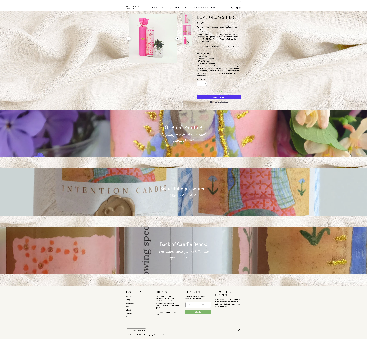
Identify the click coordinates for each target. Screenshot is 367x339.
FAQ (169, 8)
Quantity (201, 79)
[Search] (226, 7)
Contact (187, 8)
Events (214, 8)
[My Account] (232, 7)
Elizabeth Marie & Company (142, 335)
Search (128, 317)
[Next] (177, 38)
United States (135, 330)
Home (154, 8)
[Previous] (129, 38)
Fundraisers (200, 8)
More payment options (219, 102)
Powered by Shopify (161, 335)
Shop (162, 8)
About (177, 8)
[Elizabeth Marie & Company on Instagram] (240, 2)
